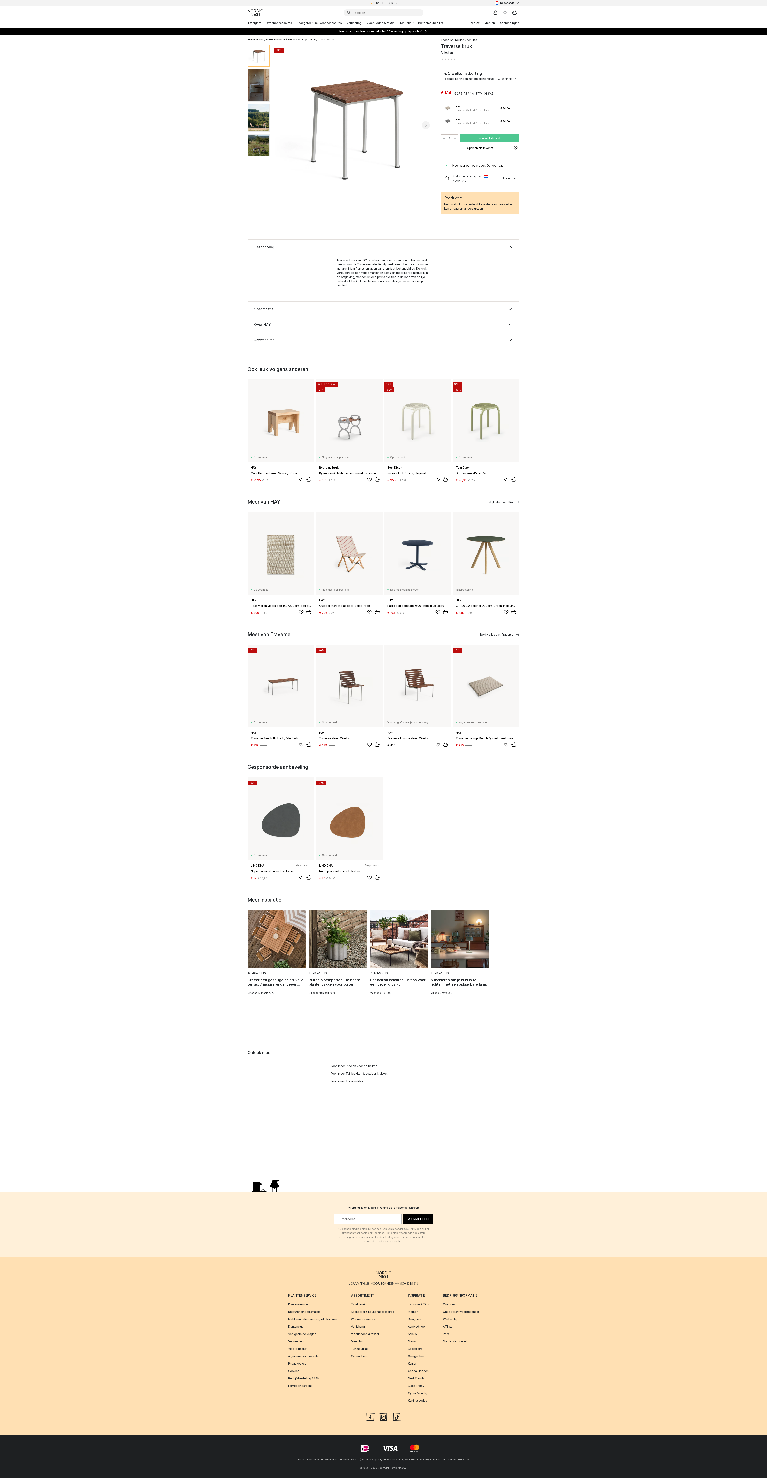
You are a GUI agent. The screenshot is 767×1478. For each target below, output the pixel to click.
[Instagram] (383, 1417)
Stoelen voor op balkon (302, 39)
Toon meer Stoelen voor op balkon (353, 1066)
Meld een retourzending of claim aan (312, 1319)
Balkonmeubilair (275, 39)
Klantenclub (296, 1326)
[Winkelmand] (514, 12)
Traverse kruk (326, 39)
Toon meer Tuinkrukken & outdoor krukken (359, 1073)
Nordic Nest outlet (455, 1341)
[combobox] (507, 3)
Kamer (412, 1363)
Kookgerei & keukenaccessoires (319, 23)
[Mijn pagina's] (495, 12)
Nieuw (475, 23)
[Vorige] (283, 125)
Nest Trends (416, 1378)
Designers (414, 1319)
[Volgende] (426, 125)
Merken (489, 23)
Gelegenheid (416, 1356)
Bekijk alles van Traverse (496, 634)
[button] (448, 59)
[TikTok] (396, 1417)
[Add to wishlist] (301, 479)
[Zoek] (348, 12)
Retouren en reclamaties (304, 1312)
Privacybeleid (297, 1363)
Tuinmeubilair (256, 39)
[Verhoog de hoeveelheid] (455, 138)
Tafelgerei (255, 23)
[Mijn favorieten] (505, 12)
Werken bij (450, 1319)
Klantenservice (298, 1304)
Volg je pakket (297, 1349)
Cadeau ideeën (418, 1371)
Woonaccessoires (279, 23)
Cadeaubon (359, 1356)
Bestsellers (415, 1349)
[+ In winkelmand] (308, 479)
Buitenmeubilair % (431, 23)
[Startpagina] (255, 12)
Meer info (509, 178)
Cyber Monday (418, 1393)
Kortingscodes (417, 1400)
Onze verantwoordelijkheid (461, 1312)
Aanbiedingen (509, 23)
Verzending (296, 1341)
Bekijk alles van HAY (500, 502)
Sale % (412, 1334)
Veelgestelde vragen (302, 1334)
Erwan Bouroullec (452, 40)
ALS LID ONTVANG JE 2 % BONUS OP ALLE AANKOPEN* (386, 2)
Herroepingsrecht (300, 1386)
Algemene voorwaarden (304, 1356)
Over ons (449, 1304)
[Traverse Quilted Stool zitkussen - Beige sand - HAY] (447, 108)
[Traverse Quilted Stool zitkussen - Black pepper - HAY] (447, 121)
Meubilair (406, 23)
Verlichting (354, 23)
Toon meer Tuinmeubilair (346, 1081)
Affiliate (448, 1326)
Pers (446, 1334)
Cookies (293, 1371)
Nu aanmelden (506, 78)
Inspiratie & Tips (418, 1304)
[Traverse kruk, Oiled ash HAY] (354, 124)
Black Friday (416, 1386)
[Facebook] (370, 1417)
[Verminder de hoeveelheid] (444, 138)
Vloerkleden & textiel (380, 23)
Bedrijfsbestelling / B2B (303, 1378)
